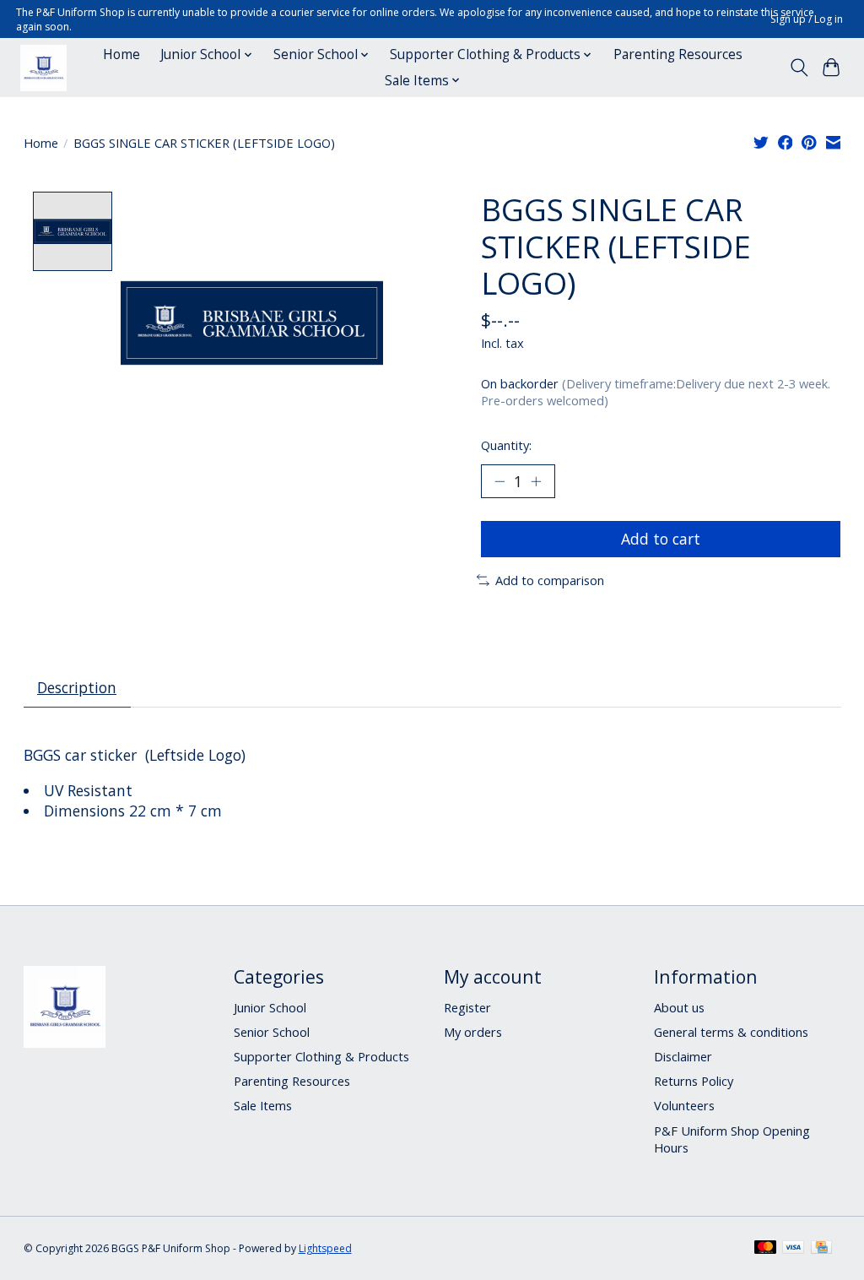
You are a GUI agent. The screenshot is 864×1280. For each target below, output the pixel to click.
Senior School (272, 1031)
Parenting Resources (677, 54)
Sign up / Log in (806, 19)
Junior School (270, 1007)
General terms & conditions (731, 1031)
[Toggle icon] (798, 67)
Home (121, 54)
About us (679, 1007)
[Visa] (793, 1248)
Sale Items (263, 1105)
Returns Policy (693, 1080)
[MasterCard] (765, 1248)
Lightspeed (325, 1248)
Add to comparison (549, 580)
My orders (473, 1031)
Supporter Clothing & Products (321, 1056)
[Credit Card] (821, 1248)
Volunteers (684, 1105)
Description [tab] (76, 687)
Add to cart (660, 539)
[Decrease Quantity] (499, 481)
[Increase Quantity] (536, 481)
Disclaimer (683, 1056)
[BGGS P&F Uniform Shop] (43, 68)
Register (467, 1007)
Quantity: (506, 445)
